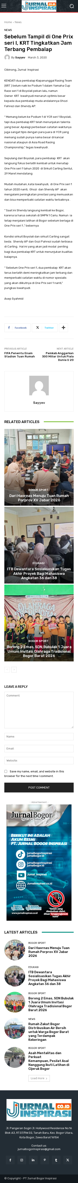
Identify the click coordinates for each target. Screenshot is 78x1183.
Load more (37, 1078)
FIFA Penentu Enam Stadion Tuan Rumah (19, 355)
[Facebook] (10, 1160)
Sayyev (20, 57)
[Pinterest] (45, 1160)
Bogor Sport (38, 489)
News (18, 22)
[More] (63, 327)
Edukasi (38, 563)
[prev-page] (7, 670)
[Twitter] (67, 1160)
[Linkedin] (33, 1160)
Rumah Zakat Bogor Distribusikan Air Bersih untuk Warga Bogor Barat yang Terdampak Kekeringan (48, 1032)
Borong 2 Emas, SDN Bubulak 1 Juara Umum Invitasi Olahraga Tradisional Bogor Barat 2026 (39, 651)
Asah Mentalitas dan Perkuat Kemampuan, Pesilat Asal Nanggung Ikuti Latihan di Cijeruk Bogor (48, 1061)
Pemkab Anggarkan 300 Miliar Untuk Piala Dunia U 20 (58, 357)
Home (8, 22)
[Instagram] (22, 1160)
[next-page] (14, 670)
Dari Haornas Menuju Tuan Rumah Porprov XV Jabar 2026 (39, 497)
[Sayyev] (7, 57)
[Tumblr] (56, 1160)
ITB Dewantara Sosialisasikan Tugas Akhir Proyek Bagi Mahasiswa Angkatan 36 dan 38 (39, 573)
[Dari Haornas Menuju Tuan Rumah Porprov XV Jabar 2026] (39, 467)
